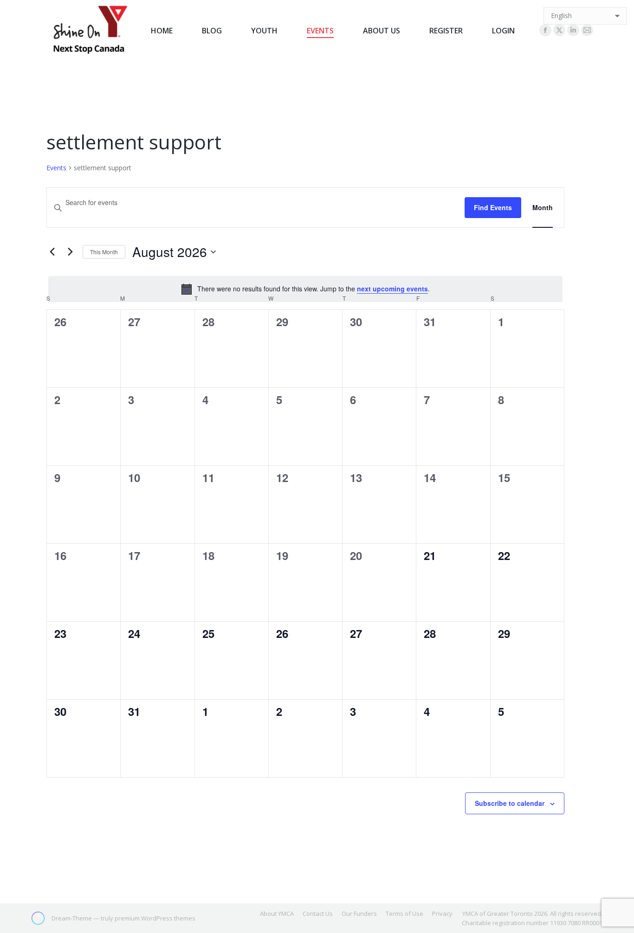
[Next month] (70, 251)
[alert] (305, 289)
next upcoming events (392, 288)
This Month (104, 252)
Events (56, 167)
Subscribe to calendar (509, 803)
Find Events (493, 207)
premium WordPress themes (155, 918)
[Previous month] (52, 251)
